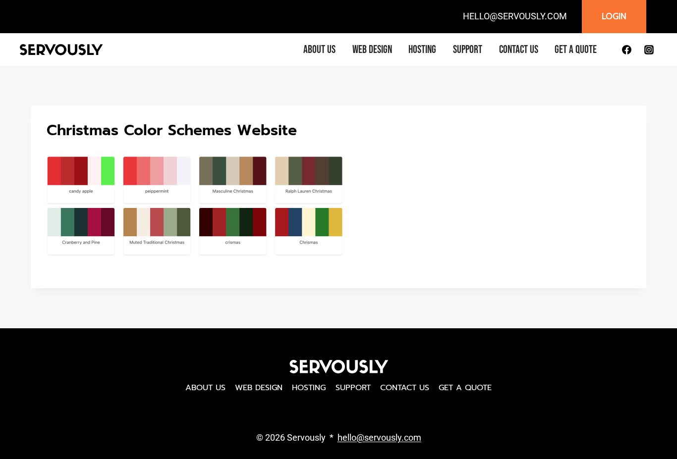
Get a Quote (576, 49)
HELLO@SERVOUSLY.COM (515, 16)
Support (467, 49)
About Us (319, 49)
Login (614, 16)
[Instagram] (648, 49)
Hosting (422, 49)
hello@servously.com (379, 437)
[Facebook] (626, 49)
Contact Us (518, 49)
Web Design (372, 49)
